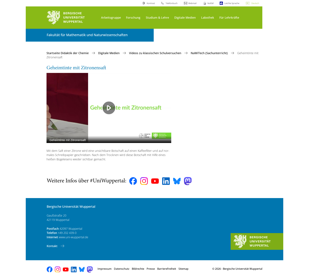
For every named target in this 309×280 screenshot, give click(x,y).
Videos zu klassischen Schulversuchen (155, 53)
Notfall (210, 3)
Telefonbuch (172, 3)
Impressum (105, 269)
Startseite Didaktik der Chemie (68, 53)
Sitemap (183, 269)
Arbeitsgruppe (111, 17)
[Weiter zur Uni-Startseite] (72, 17)
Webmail (192, 3)
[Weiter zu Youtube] (155, 181)
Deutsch (255, 3)
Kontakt (52, 246)
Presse (151, 269)
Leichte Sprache (231, 3)
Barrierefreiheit (166, 269)
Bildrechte (138, 269)
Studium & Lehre (157, 17)
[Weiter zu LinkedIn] (166, 181)
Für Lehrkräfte (229, 17)
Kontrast (151, 3)
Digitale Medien (185, 17)
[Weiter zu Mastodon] (188, 181)
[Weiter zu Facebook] (133, 181)
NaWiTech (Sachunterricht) (210, 53)
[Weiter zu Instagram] (144, 181)
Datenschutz (121, 269)
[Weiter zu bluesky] (177, 181)
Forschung (133, 17)
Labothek (207, 17)
